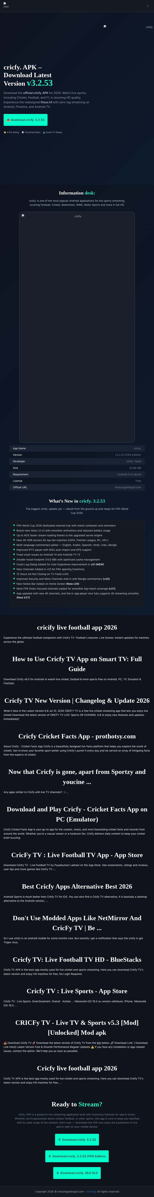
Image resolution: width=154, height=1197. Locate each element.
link (99, 1042)
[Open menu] (147, 6)
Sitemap (91, 1191)
